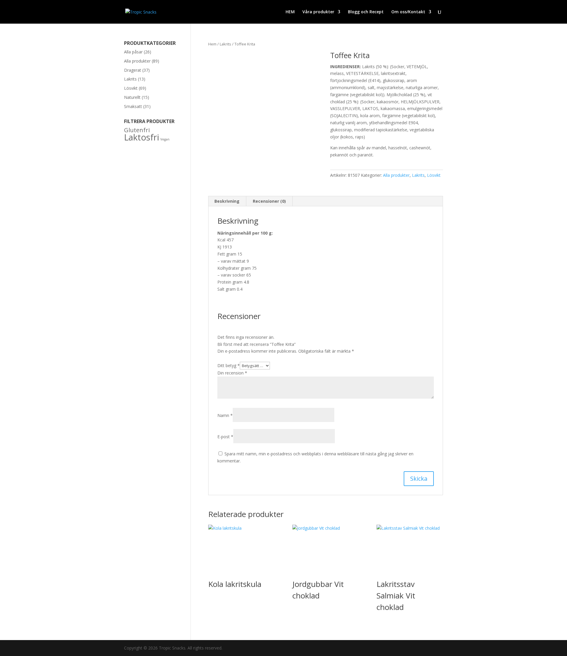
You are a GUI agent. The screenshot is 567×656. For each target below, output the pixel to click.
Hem (212, 44)
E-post (225, 436)
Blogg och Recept (366, 12)
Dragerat (132, 70)
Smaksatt (133, 106)
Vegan (165, 139)
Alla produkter (396, 175)
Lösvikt (434, 175)
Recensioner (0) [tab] (269, 201)
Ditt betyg (228, 365)
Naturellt (132, 97)
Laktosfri (141, 137)
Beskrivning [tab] (226, 201)
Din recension (232, 373)
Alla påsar (133, 52)
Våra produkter (318, 12)
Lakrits (225, 44)
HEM (290, 12)
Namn (225, 415)
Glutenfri (137, 130)
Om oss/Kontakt (408, 12)
